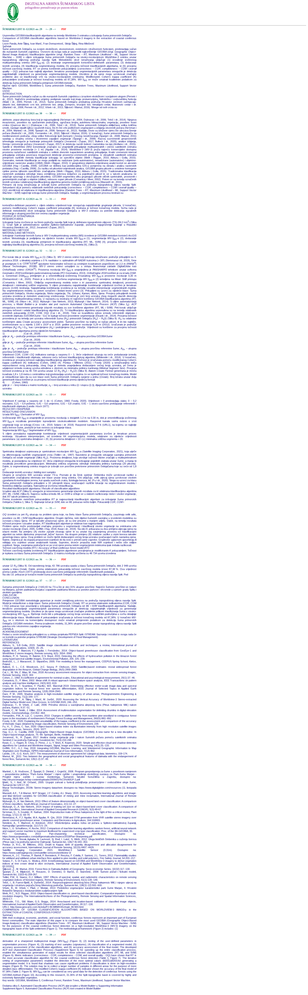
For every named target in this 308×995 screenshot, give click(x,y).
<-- (47, 29)
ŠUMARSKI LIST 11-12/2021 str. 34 (22, 445)
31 (51, 199)
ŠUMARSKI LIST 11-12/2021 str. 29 (22, 29)
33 (51, 394)
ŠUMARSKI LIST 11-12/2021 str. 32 (22, 251)
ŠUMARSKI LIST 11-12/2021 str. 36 (22, 559)
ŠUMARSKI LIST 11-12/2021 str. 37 (22, 580)
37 (51, 580)
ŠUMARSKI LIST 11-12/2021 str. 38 (22, 765)
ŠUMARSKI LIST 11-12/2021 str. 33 (22, 394)
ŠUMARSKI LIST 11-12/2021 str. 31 (22, 199)
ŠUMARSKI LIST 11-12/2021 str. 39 (22, 935)
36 (51, 559)
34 (51, 445)
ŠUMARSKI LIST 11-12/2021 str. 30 (22, 113)
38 (51, 765)
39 (51, 935)
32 (51, 251)
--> (55, 29)
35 (51, 508)
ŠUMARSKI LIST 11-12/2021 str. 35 (22, 508)
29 (51, 29)
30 (51, 113)
